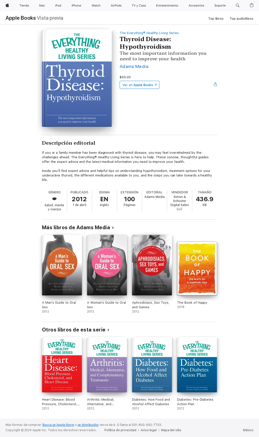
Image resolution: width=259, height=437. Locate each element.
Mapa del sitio (171, 430)
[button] (238, 5)
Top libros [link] (216, 18)
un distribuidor (88, 425)
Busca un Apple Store (58, 425)
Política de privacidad (120, 430)
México (248, 430)
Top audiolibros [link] (241, 18)
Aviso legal (149, 430)
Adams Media (134, 66)
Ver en (137, 85)
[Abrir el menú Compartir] (215, 85)
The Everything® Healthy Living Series (149, 33)
